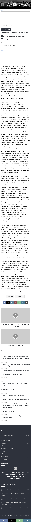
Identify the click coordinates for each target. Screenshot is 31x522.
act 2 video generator (6, 507)
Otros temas (5, 446)
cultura (10, 296)
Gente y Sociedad (7, 438)
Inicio (3, 26)
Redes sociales (6, 454)
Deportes (4, 451)
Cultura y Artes (10, 26)
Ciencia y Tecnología (7, 448)
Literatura (20, 296)
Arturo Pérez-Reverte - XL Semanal (10, 43)
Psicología (5, 456)
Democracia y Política (8, 435)
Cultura (4, 443)
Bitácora (4, 459)
